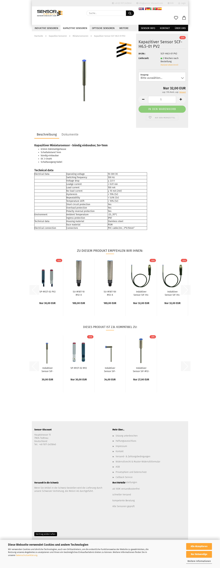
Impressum (121, 446)
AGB (118, 466)
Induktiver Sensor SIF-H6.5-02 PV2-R (47, 369)
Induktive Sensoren (46, 28)
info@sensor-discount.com (150, 3)
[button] (184, 18)
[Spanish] (160, 9)
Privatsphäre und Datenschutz (131, 472)
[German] (148, 9)
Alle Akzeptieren (199, 546)
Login (183, 3)
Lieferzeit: (144, 58)
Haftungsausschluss (126, 441)
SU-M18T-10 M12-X (79, 293)
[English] (140, 9)
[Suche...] (130, 13)
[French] (144, 9)
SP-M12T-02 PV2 (47, 291)
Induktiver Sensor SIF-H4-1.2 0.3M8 (172, 293)
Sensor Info (148, 28)
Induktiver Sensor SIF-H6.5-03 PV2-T (110, 369)
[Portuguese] (156, 9)
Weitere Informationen (199, 561)
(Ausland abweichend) (169, 65)
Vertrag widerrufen (46, 534)
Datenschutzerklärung (26, 555)
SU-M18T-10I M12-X (110, 293)
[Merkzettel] (176, 18)
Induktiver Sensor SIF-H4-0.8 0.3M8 (141, 293)
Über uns (180, 28)
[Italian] (152, 9)
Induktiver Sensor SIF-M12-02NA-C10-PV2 (141, 369)
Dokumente (70, 134)
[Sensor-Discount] (49, 13)
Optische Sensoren (103, 28)
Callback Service (124, 477)
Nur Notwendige (199, 554)
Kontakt (165, 28)
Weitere (124, 28)
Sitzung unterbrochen (127, 435)
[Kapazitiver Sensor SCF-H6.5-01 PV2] (84, 80)
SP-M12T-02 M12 (79, 368)
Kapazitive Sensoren (75, 28)
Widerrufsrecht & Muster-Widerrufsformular (138, 461)
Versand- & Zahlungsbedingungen (133, 456)
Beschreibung (47, 134)
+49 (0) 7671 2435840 (123, 3)
